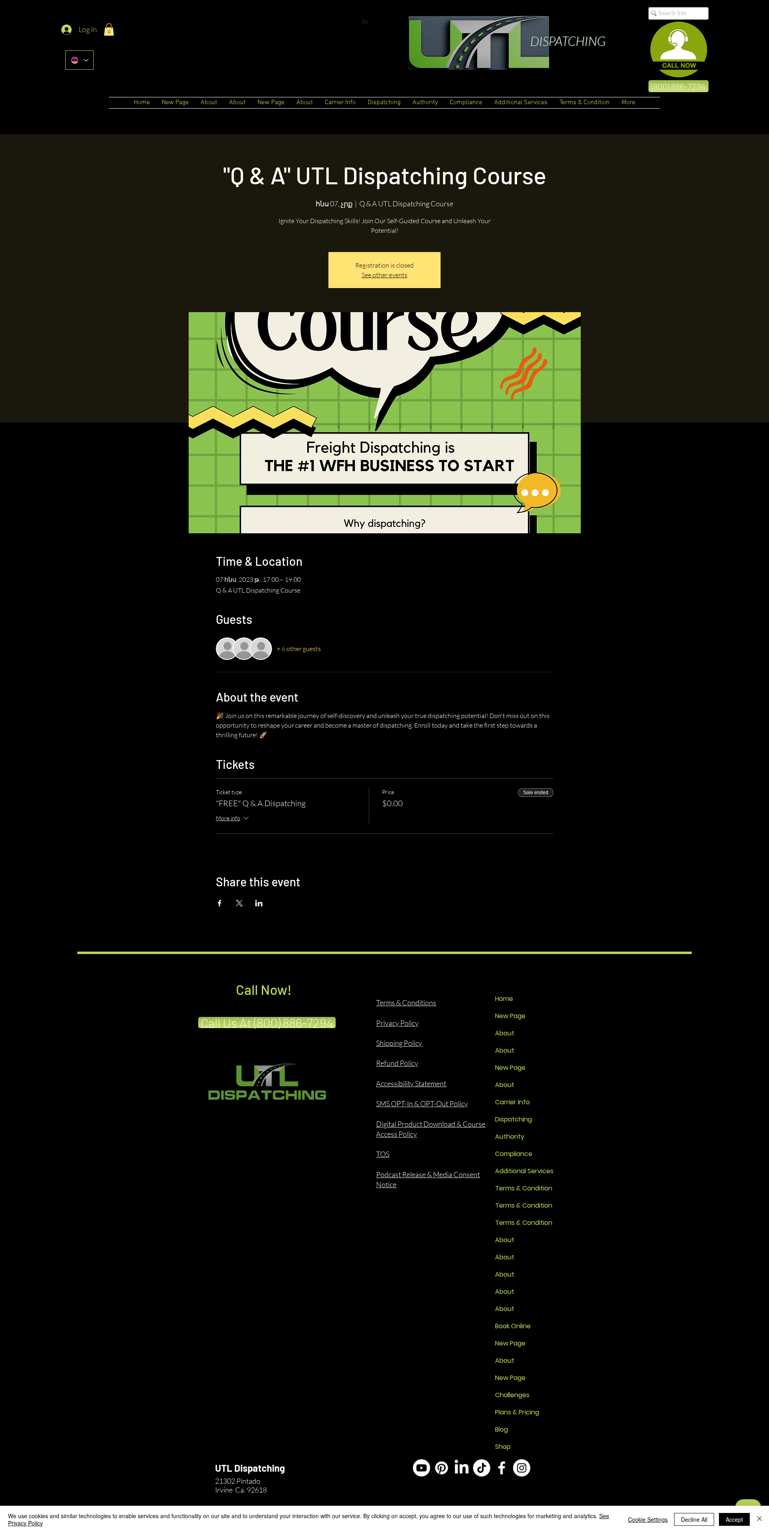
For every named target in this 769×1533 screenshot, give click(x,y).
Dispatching (513, 1119)
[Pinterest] (441, 1468)
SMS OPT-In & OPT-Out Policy (422, 1103)
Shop (503, 1446)
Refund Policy (397, 1063)
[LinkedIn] (461, 1468)
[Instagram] (521, 1468)
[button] (109, 29)
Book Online (513, 1326)
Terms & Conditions (406, 1002)
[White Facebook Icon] (501, 1468)
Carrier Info (512, 1102)
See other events (384, 275)
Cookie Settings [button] (648, 1519)
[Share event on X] (239, 903)
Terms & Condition (523, 1188)
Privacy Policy (397, 1023)
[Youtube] (421, 1468)
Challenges (512, 1395)
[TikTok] (481, 1468)
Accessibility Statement (411, 1083)
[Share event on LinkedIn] (259, 903)
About (504, 1033)
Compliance (513, 1153)
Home (504, 998)
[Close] (759, 1519)
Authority (509, 1136)
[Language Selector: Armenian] (79, 60)
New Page (510, 1016)
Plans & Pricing (517, 1412)
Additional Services (523, 1171)
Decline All (694, 1519)
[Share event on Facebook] (219, 903)
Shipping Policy (399, 1043)
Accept (734, 1519)
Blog (501, 1429)
